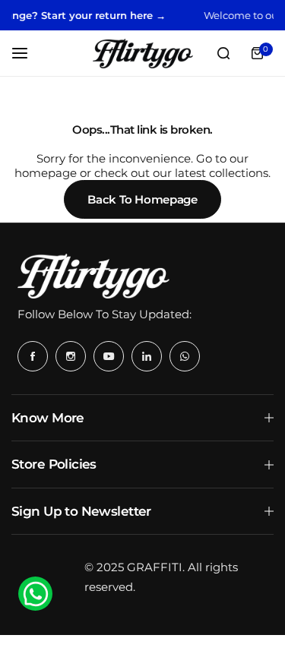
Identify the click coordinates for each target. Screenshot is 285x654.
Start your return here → (97, 15)
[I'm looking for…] (223, 53)
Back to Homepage (142, 199)
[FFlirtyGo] (143, 53)
